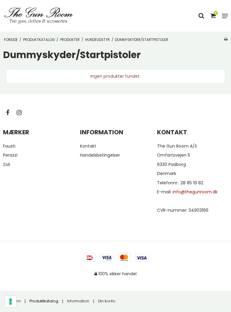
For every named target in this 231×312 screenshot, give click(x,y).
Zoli (6, 164)
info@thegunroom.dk (195, 192)
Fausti (9, 146)
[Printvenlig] (225, 39)
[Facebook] (10, 112)
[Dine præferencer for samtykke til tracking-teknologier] (10, 301)
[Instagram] (22, 112)
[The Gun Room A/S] (39, 15)
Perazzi (10, 155)
